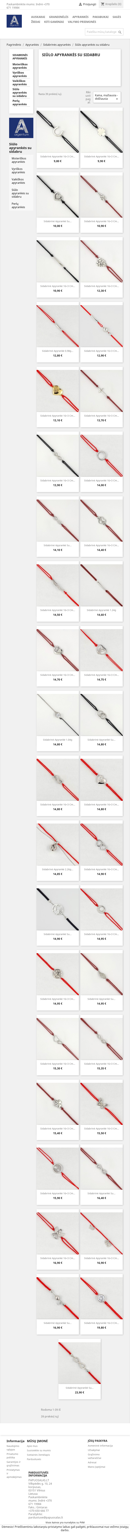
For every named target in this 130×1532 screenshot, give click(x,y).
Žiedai (35, 22)
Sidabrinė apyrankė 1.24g (101, 610)
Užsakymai (94, 1450)
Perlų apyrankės (20, 102)
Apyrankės (80, 17)
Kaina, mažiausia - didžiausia (107, 97)
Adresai (92, 1462)
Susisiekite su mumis (39, 1450)
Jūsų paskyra (97, 1441)
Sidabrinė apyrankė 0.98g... (57, 350)
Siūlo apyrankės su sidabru (20, 92)
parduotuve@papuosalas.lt (45, 1517)
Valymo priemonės (82, 22)
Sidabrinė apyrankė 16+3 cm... (57, 156)
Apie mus (32, 1446)
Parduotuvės (34, 1459)
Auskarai (38, 17)
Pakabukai (101, 17)
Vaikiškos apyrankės (20, 82)
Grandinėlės (58, 17)
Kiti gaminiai (54, 22)
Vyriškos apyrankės (20, 74)
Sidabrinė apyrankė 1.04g (57, 739)
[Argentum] (21, 127)
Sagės (117, 17)
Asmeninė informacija (100, 1445)
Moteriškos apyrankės (20, 66)
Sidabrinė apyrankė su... (58, 221)
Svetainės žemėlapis (38, 1454)
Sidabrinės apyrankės (20, 56)
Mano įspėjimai (96, 1466)
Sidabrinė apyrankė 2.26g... (57, 869)
